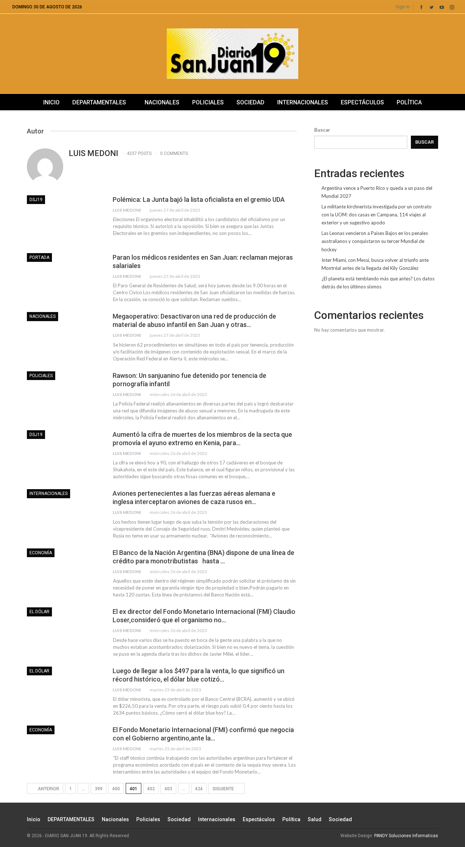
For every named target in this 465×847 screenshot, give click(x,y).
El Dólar (39, 611)
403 (168, 788)
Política (409, 102)
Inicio (51, 102)
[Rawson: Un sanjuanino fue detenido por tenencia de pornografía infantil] (65, 395)
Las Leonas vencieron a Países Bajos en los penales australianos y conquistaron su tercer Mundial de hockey (375, 241)
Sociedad (250, 102)
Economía (40, 552)
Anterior (48, 788)
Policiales (208, 102)
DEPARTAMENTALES (99, 102)
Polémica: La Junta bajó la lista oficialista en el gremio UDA (199, 199)
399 (98, 788)
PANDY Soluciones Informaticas (406, 835)
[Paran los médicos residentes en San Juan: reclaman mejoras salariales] (65, 277)
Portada (39, 257)
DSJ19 (36, 199)
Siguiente (224, 788)
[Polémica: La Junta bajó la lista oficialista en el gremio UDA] (65, 219)
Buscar (322, 130)
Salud (315, 819)
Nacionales (162, 102)
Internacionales (302, 102)
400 (116, 788)
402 (151, 788)
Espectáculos (362, 102)
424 (199, 788)
